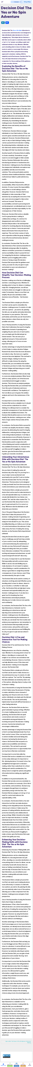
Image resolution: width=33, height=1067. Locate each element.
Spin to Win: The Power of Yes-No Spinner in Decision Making (18, 1042)
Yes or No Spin (17, 30)
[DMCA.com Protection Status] (16, 1056)
